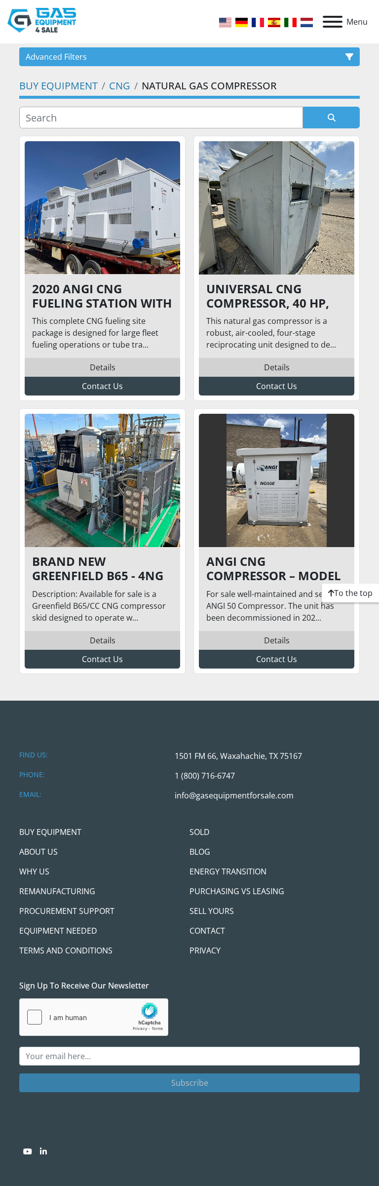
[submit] (331, 117)
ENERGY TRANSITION (228, 871)
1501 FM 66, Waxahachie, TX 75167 (238, 756)
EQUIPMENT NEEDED (58, 930)
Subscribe (189, 1082)
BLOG (200, 851)
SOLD (200, 832)
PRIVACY (205, 950)
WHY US (34, 871)
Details (102, 367)
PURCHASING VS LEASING (237, 891)
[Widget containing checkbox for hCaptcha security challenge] (93, 1017)
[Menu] (332, 22)
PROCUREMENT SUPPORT (66, 911)
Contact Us (102, 386)
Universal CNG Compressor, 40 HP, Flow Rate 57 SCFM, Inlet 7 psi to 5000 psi (273, 296)
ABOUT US (38, 851)
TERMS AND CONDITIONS (66, 950)
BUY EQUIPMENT (50, 832)
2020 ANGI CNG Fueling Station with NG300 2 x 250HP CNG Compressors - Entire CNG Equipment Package (102, 296)
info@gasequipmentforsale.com (234, 795)
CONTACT (207, 930)
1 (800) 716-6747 (205, 775)
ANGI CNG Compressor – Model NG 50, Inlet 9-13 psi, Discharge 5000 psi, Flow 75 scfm (273, 568)
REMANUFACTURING (57, 891)
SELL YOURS (212, 911)
